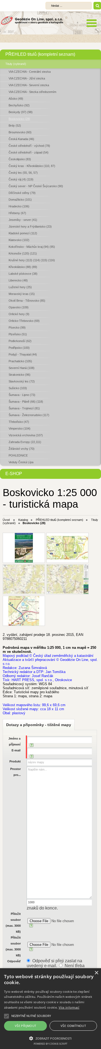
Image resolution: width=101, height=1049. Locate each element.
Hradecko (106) (19, 206)
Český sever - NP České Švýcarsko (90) (36, 186)
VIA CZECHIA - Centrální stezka (30, 71)
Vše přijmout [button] (25, 1026)
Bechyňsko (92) (19, 105)
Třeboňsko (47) (19, 421)
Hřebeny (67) (17, 213)
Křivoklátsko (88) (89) (23, 267)
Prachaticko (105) (20, 361)
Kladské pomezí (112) (23, 233)
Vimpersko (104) (19, 428)
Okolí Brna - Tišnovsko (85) (27, 300)
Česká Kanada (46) (21, 139)
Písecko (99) (17, 327)
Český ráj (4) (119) (21, 179)
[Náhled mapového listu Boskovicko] (67, 579)
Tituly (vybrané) (15, 63)
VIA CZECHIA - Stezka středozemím (32, 91)
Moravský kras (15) (22, 293)
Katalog (23, 519)
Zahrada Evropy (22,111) (25, 442)
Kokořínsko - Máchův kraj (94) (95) (32, 246)
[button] (50, 1038)
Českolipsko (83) (20, 159)
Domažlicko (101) (20, 199)
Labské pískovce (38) (23, 273)
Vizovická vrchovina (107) (26, 435)
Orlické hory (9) (19, 314)
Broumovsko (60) (20, 132)
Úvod (6, 519)
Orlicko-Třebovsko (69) (24, 320)
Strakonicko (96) (19, 374)
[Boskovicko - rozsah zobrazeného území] (67, 548)
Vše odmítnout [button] (73, 1026)
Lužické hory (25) (20, 287)
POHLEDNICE (18, 455)
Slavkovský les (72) (22, 381)
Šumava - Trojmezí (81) (24, 408)
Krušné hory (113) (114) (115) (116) (32, 260)
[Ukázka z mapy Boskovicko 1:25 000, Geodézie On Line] (24, 611)
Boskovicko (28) (19, 118)
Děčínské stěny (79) (22, 192)
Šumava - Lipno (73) (22, 394)
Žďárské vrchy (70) (21, 448)
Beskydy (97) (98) (21, 112)
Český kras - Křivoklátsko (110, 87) (32, 166)
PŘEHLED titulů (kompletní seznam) (40, 54)
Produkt (15, 761)
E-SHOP (13, 473)
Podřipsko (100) (19, 347)
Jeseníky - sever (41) (23, 219)
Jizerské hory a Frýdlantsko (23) (30, 226)
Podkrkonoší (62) (20, 341)
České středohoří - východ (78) (29, 145)
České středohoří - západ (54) (28, 152)
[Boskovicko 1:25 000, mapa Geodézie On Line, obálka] (24, 548)
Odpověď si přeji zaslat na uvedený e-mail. (54, 963)
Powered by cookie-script (50, 1043)
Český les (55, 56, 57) (23, 172)
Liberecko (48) (18, 280)
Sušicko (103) (18, 388)
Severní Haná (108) (21, 368)
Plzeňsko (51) (18, 334)
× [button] (96, 973)
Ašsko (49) (16, 98)
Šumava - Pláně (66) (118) (26, 401)
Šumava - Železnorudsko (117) (29, 415)
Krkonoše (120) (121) (23, 253)
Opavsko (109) (19, 307)
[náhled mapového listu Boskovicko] (24, 579)
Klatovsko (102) (19, 240)
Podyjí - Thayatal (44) (23, 354)
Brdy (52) (15, 125)
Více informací (69, 1007)
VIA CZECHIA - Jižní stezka (27, 78)
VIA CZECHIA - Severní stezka (29, 85)
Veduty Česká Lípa (21, 462)
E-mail (16, 750)
